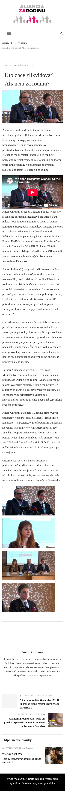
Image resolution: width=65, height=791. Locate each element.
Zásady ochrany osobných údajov (38, 783)
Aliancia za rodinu (35, 778)
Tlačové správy (12, 754)
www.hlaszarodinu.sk (48, 149)
